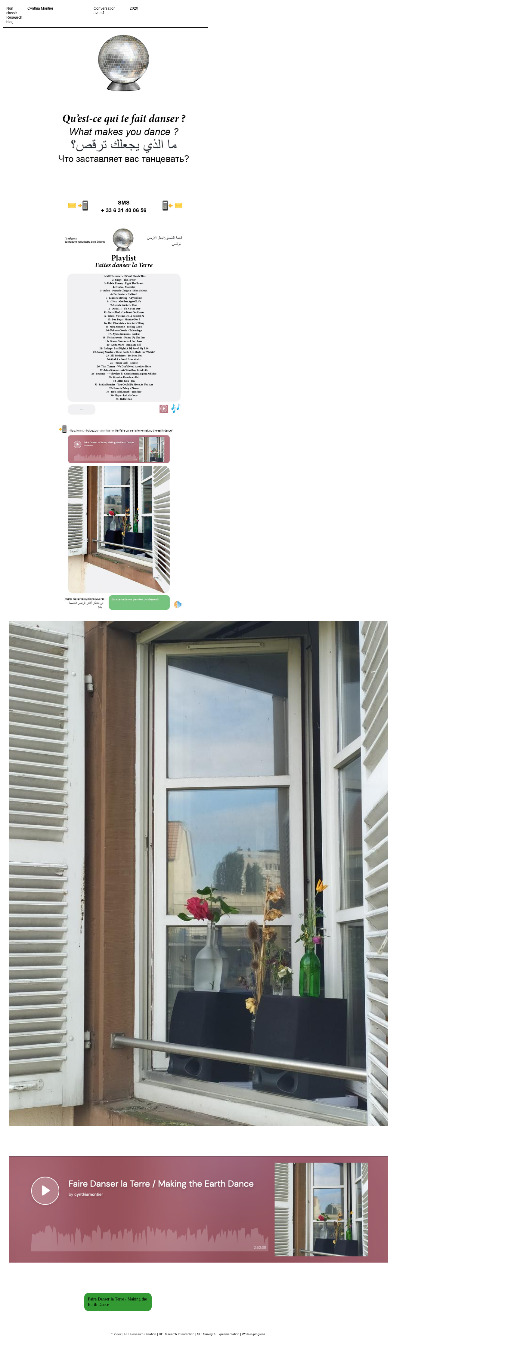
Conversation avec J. (105, 10)
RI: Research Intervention (176, 1334)
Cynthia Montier (40, 8)
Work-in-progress (253, 1334)
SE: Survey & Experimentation (218, 1334)
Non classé (11, 10)
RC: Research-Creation (140, 1334)
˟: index (116, 1334)
